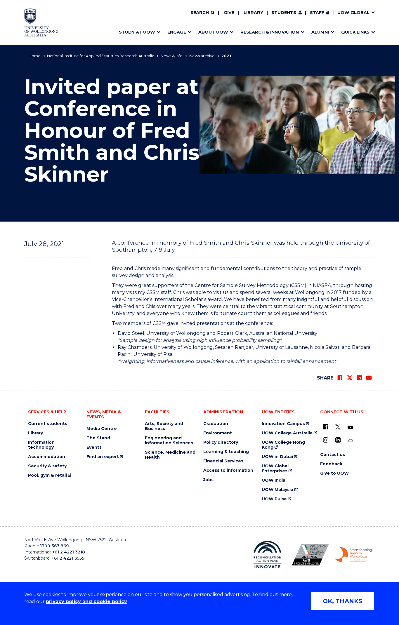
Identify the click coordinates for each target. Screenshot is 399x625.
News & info (172, 55)
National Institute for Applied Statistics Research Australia (100, 55)
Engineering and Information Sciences (169, 440)
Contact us (332, 454)
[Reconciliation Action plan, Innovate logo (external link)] (267, 554)
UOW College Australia (287, 433)
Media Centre (101, 428)
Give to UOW (334, 473)
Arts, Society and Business (164, 426)
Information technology (41, 445)
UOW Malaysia (277, 489)
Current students (47, 423)
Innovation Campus (283, 423)
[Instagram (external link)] (325, 439)
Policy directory (220, 442)
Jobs (208, 479)
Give (229, 12)
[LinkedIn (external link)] (338, 439)
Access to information (228, 470)
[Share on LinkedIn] (359, 377)
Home (35, 55)
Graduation (215, 423)
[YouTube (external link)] (350, 428)
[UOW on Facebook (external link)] (325, 426)
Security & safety (47, 466)
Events (94, 447)
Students (283, 12)
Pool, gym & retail (47, 475)
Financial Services (223, 461)
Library (253, 12)
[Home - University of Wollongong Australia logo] (41, 22)
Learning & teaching (226, 451)
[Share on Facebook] (340, 377)
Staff (317, 12)
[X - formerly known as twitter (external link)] (338, 426)
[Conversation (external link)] (350, 440)
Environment (217, 433)
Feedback (331, 464)
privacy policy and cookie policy (86, 601)
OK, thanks (342, 601)
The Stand (98, 438)
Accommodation (46, 456)
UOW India (273, 480)
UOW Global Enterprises (275, 468)
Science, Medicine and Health (170, 455)
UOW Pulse (274, 499)
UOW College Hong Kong (283, 445)
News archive (202, 55)
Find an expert (102, 456)
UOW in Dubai (277, 456)
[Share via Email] (369, 377)
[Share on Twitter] (350, 377)
